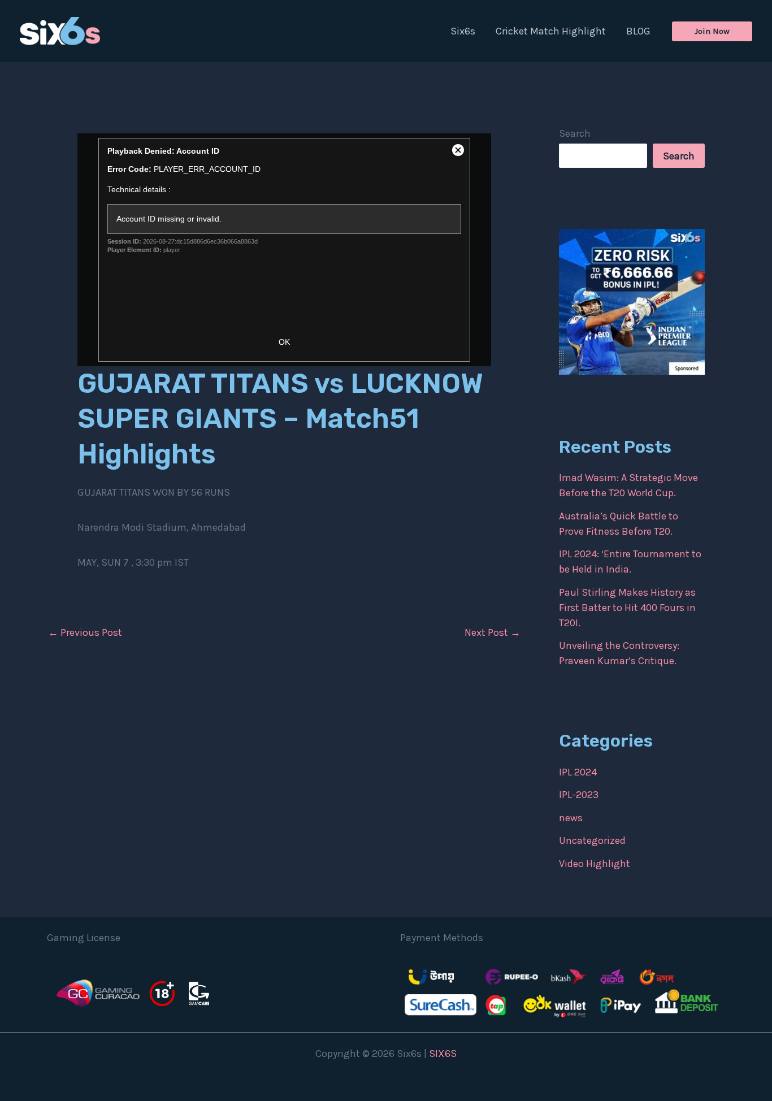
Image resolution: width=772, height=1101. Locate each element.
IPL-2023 (578, 794)
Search (575, 133)
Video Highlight (594, 863)
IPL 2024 (578, 772)
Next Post (493, 632)
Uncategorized (592, 840)
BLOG (638, 31)
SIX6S (443, 1053)
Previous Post (85, 632)
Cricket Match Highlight (551, 31)
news (571, 818)
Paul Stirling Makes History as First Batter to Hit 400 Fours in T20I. (627, 607)
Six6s (462, 31)
